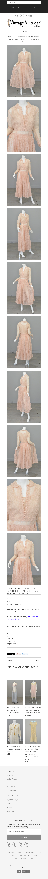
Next (38, 660)
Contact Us (36, 11)
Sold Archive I (11, 787)
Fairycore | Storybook (21, 37)
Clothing (11, 853)
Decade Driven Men (27, 859)
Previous (11, 660)
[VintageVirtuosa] (24, 23)
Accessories (30, 853)
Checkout (36, 7)
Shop (8, 783)
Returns (9, 807)
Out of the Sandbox (22, 865)
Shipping (9, 803)
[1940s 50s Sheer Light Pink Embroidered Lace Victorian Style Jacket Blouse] (24, 71)
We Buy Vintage (12, 779)
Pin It (18, 654)
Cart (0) (28, 7)
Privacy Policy (11, 811)
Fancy (25, 654)
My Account (15, 7)
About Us (10, 775)
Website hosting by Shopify (31, 866)
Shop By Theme (25, 856)
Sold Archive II (11, 790)
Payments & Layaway (13, 800)
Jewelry (20, 853)
